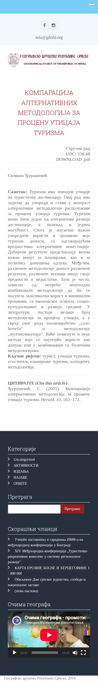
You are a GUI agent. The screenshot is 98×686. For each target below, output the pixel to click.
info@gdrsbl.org (49, 37)
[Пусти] (14, 652)
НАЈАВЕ (20, 477)
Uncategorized (24, 460)
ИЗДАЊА (21, 471)
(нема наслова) (26, 591)
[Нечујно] (75, 652)
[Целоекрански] (83, 652)
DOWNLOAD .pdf (73, 159)
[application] (49, 635)
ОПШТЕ (20, 483)
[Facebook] (45, 25)
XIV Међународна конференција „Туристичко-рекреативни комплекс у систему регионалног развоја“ (48, 556)
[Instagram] (53, 25)
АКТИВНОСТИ (26, 466)
